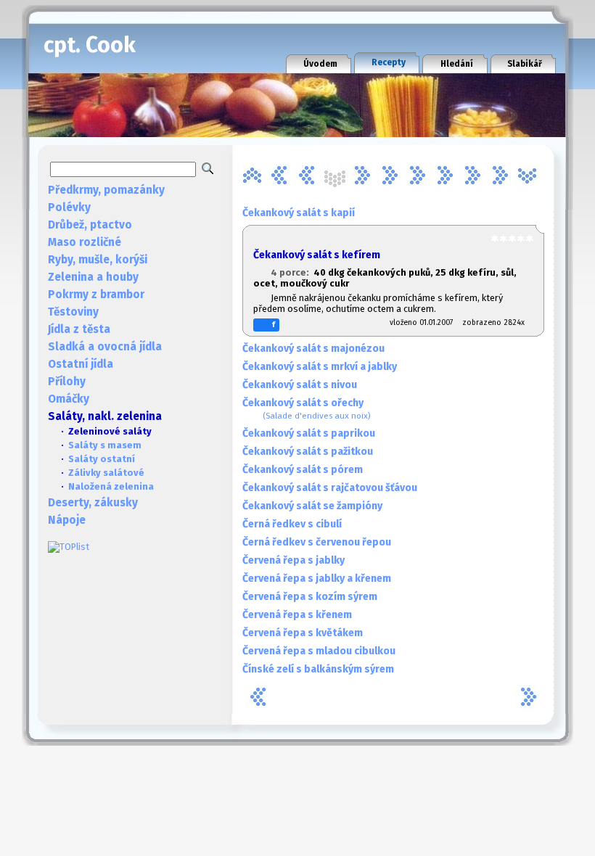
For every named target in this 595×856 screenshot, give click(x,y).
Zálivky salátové (106, 472)
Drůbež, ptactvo (90, 224)
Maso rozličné (84, 242)
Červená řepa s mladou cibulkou (318, 651)
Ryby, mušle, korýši (97, 259)
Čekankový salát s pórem (302, 470)
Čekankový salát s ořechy (306, 409)
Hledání (456, 64)
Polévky (69, 207)
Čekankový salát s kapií (298, 213)
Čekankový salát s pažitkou (307, 451)
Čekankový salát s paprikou (308, 433)
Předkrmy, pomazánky (106, 190)
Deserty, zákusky (93, 502)
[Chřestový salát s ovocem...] (445, 175)
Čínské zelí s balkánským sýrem (318, 669)
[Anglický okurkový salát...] (252, 175)
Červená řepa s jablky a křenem (316, 578)
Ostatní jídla (80, 364)
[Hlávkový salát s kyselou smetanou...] (417, 175)
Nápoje (67, 520)
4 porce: (292, 272)
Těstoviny (73, 311)
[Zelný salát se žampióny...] (527, 175)
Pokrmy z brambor (96, 294)
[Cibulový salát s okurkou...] (307, 175)
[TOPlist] (68, 546)
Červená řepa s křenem (297, 615)
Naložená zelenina (111, 486)
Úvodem (320, 64)
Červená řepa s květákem (302, 633)
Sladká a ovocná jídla (105, 346)
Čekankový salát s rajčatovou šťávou (329, 488)
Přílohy (67, 381)
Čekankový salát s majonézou (313, 348)
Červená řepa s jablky (293, 560)
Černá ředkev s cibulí (292, 524)
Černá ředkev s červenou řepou (316, 542)
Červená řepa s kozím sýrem (309, 596)
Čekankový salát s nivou (299, 385)
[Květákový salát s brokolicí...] (500, 175)
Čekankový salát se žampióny (312, 506)
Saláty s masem (104, 445)
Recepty (389, 62)
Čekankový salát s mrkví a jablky (319, 367)
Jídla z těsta (79, 329)
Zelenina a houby (93, 277)
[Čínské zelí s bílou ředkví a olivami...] (362, 175)
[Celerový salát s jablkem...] (279, 175)
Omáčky (68, 399)
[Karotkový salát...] (472, 175)
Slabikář (524, 64)
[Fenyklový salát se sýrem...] (389, 175)
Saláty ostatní (101, 458)
